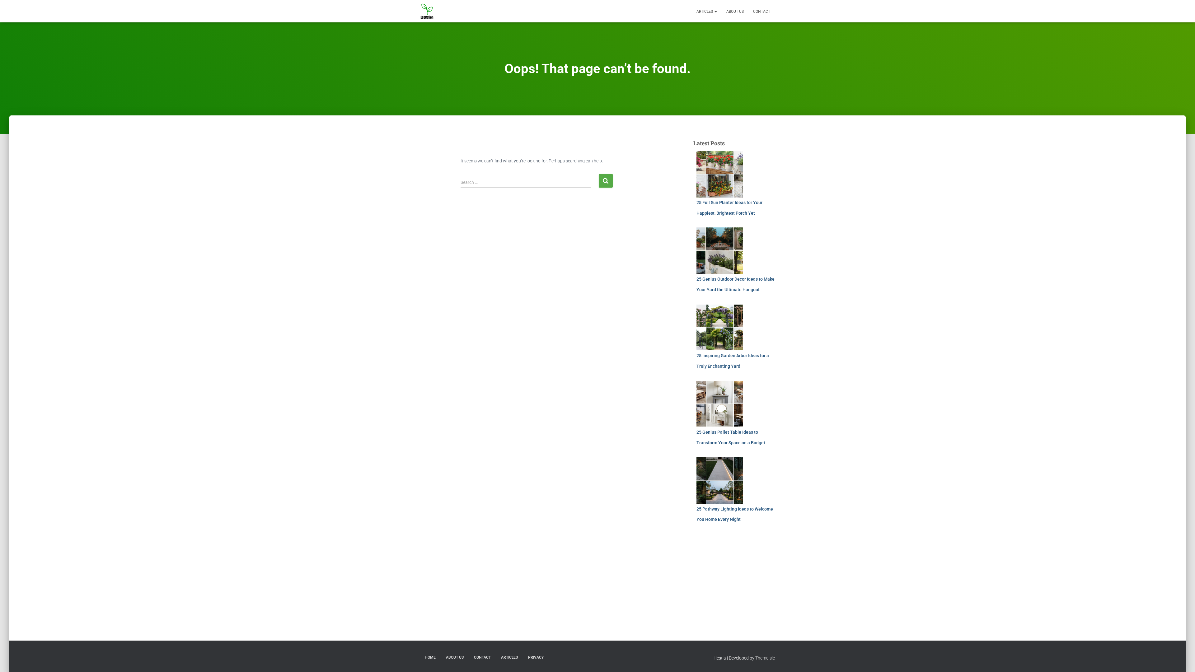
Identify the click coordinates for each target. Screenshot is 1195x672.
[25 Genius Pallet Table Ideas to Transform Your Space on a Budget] (719, 403)
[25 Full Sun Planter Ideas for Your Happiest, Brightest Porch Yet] (719, 174)
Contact (761, 11)
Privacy (536, 657)
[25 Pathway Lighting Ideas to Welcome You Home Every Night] (719, 480)
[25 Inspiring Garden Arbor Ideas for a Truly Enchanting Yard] (719, 327)
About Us (735, 11)
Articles (705, 11)
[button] (715, 11)
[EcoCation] (426, 11)
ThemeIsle (765, 658)
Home (430, 657)
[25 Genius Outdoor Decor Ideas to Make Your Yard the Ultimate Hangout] (719, 250)
